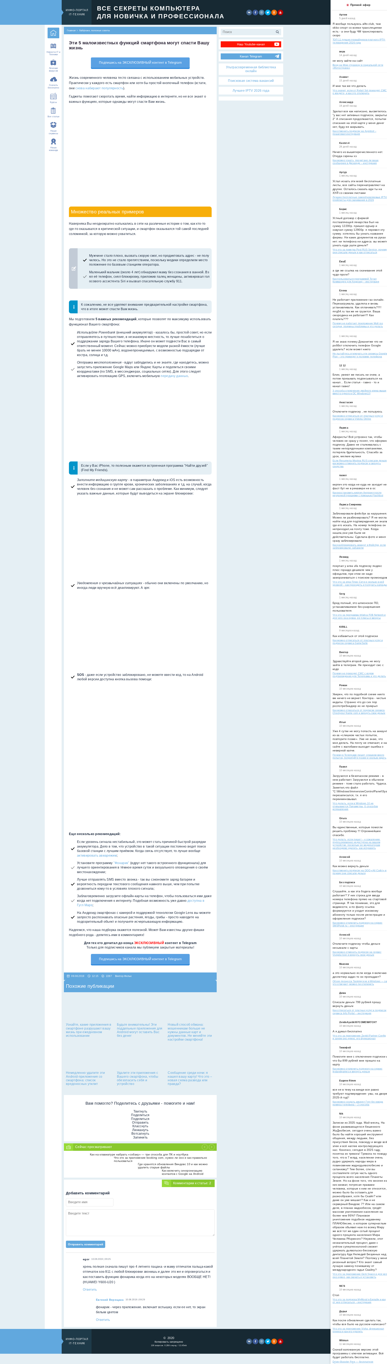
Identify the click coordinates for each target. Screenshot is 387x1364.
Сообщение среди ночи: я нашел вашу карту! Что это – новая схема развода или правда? (190, 1078)
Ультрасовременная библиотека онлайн (251, 69)
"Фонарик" (121, 863)
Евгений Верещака (110, 1299)
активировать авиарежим (97, 855)
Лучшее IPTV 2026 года (251, 90)
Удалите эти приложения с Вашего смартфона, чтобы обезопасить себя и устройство (137, 1078)
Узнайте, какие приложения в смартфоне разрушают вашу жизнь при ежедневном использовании (88, 1030)
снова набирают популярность (99, 88)
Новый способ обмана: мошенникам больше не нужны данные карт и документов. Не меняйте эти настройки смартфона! (190, 1032)
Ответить (90, 1289)
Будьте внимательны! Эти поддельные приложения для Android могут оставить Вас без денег (139, 1030)
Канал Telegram (251, 56)
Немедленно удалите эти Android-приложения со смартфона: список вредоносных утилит (85, 1078)
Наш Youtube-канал (251, 44)
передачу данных (174, 376)
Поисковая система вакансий (251, 80)
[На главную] (53, 33)
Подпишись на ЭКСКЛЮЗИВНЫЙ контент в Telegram (140, 62)
